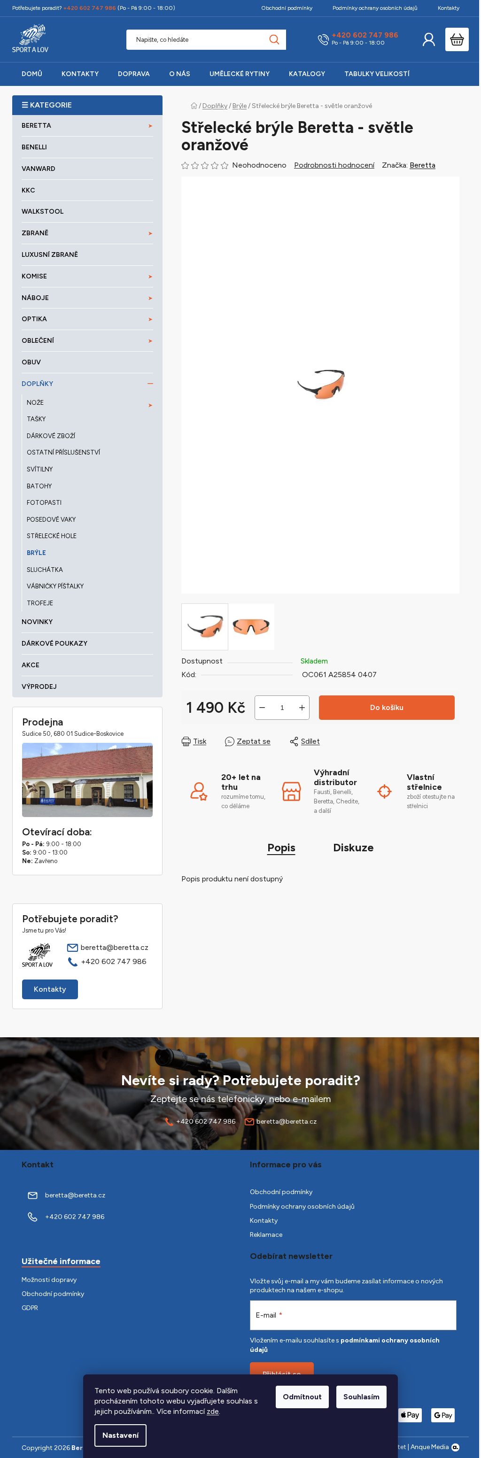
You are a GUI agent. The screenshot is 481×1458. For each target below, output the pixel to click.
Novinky (37, 622)
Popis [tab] (281, 847)
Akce (30, 665)
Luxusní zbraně (50, 255)
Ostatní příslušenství (63, 452)
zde (213, 1411)
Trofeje (40, 603)
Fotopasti (44, 502)
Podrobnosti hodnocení (334, 165)
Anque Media (430, 1447)
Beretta (422, 165)
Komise (34, 276)
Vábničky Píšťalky (55, 586)
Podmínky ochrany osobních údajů (375, 8)
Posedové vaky (51, 519)
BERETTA (36, 126)
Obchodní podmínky (286, 8)
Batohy (39, 486)
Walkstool (42, 212)
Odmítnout (302, 1396)
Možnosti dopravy (49, 1280)
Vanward (38, 169)
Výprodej (39, 687)
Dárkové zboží (51, 436)
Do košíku (386, 707)
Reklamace (266, 1235)
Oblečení (38, 341)
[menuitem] (32, 74)
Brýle (36, 552)
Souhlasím (361, 1396)
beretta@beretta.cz (114, 947)
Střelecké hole (52, 536)
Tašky (36, 419)
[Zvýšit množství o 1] (302, 707)
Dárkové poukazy (54, 644)
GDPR (30, 1308)
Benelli (34, 147)
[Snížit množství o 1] (262, 707)
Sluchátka (45, 569)
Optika (34, 319)
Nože (35, 402)
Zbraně (35, 233)
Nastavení (120, 1435)
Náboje (35, 298)
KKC (28, 190)
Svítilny (40, 469)
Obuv (31, 362)
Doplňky (37, 384)
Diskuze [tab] (353, 847)
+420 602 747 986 (365, 35)
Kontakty (448, 8)
